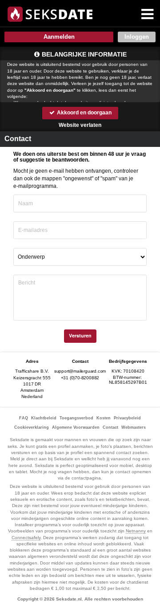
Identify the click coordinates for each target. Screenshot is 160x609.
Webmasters (133, 427)
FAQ (23, 418)
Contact (110, 427)
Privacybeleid (127, 418)
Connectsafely (26, 537)
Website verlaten (80, 125)
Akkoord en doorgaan (84, 113)
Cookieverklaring (31, 427)
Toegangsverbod (76, 418)
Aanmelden (59, 36)
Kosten (103, 418)
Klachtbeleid (43, 418)
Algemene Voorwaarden (76, 427)
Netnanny (136, 530)
